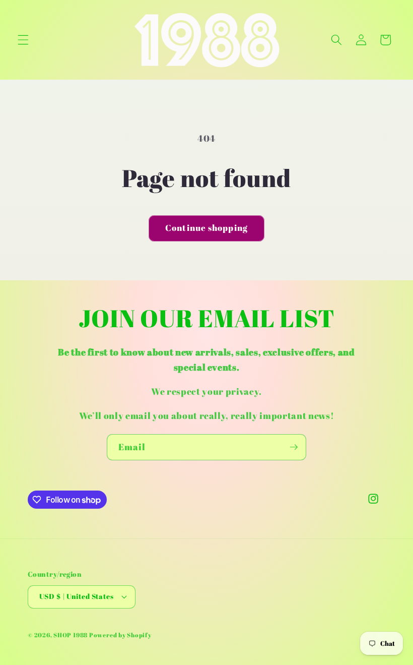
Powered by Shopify (120, 635)
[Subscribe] (294, 447)
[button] (23, 40)
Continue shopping (206, 227)
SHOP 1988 (70, 635)
